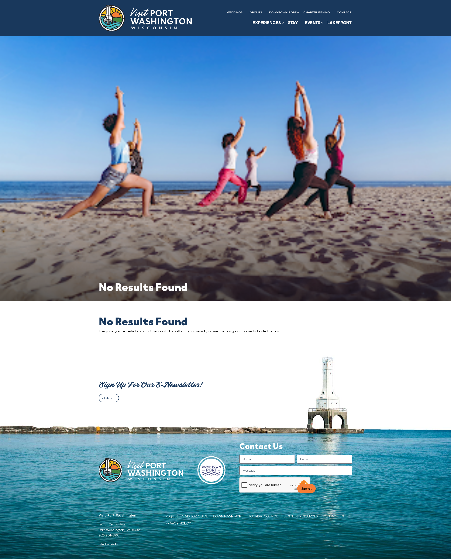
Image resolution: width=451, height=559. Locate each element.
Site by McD (108, 544)
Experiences (267, 22)
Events (312, 22)
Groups (256, 12)
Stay (293, 22)
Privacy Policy (178, 523)
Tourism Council (263, 516)
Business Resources (301, 516)
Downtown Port (282, 12)
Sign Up (108, 398)
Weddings (235, 12)
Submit (306, 488)
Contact (344, 12)
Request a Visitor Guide (187, 516)
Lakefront (339, 22)
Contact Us (333, 516)
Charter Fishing (316, 12)
